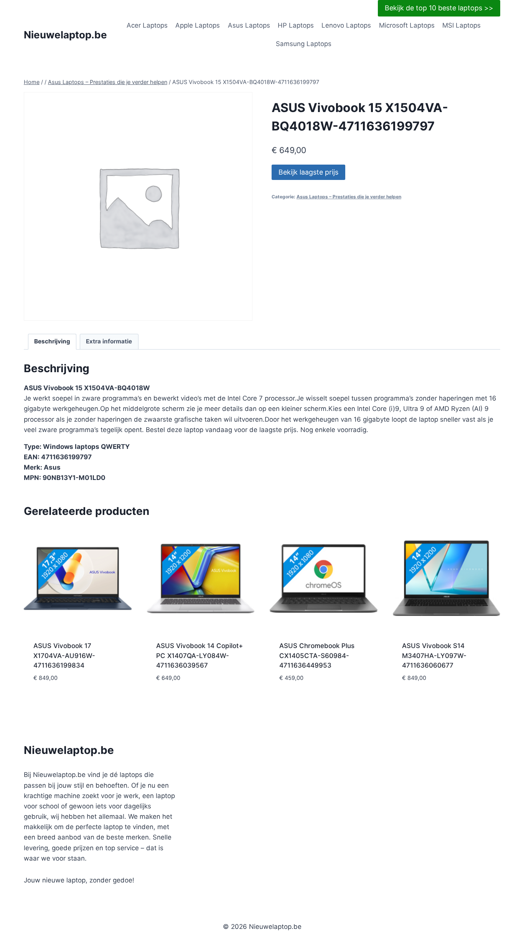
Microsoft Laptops (407, 25)
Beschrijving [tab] (52, 341)
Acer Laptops (147, 25)
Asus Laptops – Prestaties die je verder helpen (349, 197)
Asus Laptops (249, 25)
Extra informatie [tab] (109, 341)
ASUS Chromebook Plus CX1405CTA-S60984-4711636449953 (316, 655)
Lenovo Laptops (346, 25)
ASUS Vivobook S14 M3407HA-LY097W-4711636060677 (434, 655)
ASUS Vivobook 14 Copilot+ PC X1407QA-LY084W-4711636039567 (199, 655)
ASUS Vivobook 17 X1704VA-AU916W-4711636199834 (64, 655)
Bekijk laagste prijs (308, 172)
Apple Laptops (197, 25)
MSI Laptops (461, 25)
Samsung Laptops (303, 44)
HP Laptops (296, 25)
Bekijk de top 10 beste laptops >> (439, 8)
